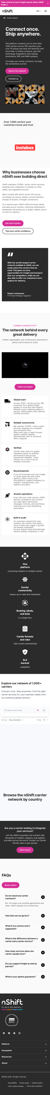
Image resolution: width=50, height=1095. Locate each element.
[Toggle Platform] (25, 1044)
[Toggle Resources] (25, 1057)
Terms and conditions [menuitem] (34, 1086)
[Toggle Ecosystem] (25, 1050)
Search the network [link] (17, 71)
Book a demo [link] (10, 885)
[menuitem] (16, 1086)
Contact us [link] (13, 79)
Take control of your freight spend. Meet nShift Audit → (22, 3)
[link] (12, 1004)
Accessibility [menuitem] (12, 1083)
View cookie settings (15, 1086)
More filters (44, 710)
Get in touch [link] (25, 850)
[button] (25, 897)
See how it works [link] (12, 223)
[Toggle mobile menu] (45, 11)
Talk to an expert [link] (25, 387)
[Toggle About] (25, 1063)
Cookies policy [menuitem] (37, 1083)
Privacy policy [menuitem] (24, 1083)
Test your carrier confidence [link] (17, 231)
